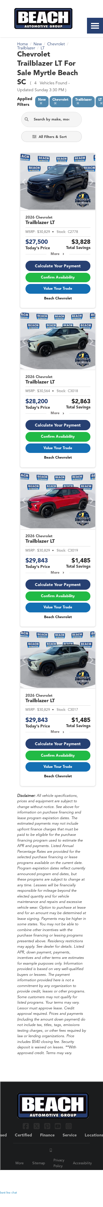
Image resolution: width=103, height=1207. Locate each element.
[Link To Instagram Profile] (68, 1126)
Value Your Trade (57, 289)
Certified (23, 1135)
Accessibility (82, 1163)
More (55, 254)
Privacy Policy (59, 1163)
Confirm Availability (58, 277)
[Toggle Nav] (95, 26)
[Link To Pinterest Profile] (48, 1126)
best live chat (8, 1192)
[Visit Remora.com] (74, 1178)
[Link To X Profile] (37, 1126)
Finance (47, 1135)
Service (70, 1135)
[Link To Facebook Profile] (26, 1126)
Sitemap (38, 1163)
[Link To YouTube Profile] (58, 1126)
